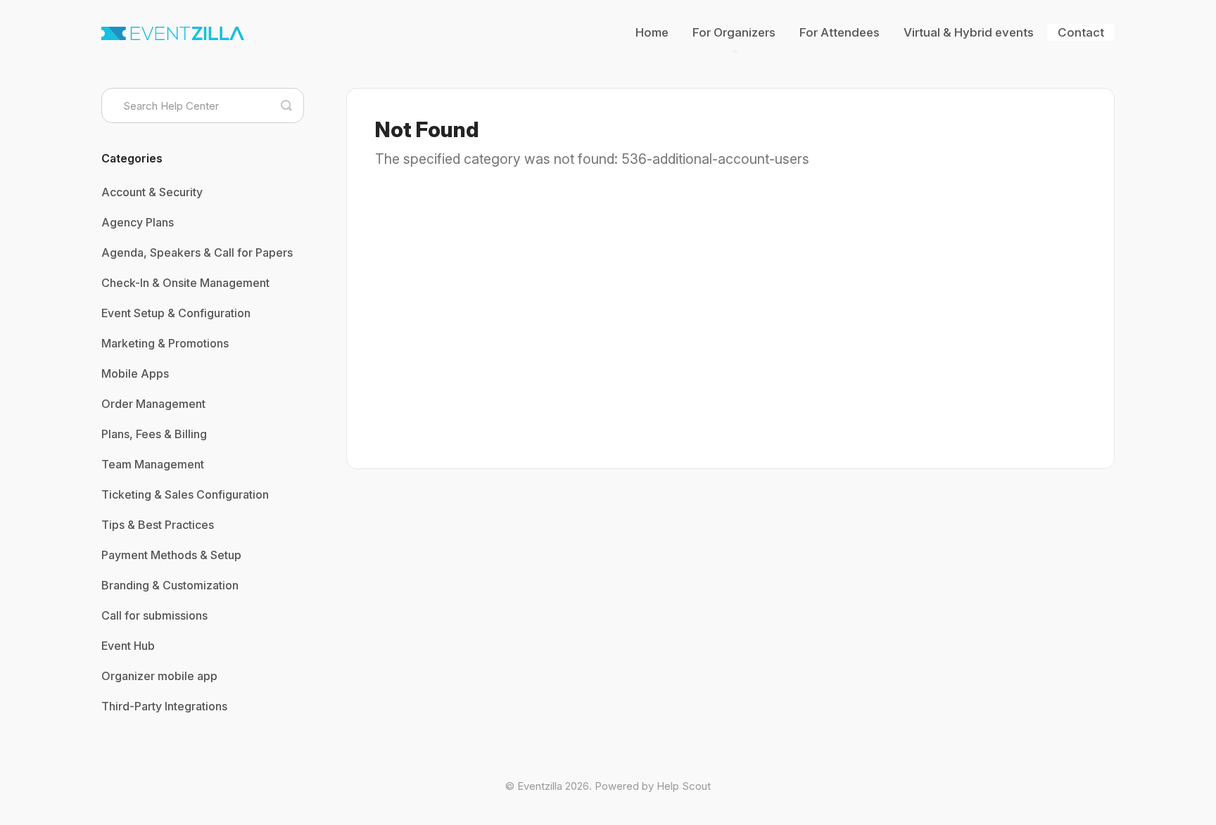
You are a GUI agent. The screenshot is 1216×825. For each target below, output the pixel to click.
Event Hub (128, 646)
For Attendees (839, 32)
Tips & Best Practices (157, 525)
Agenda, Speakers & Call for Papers (197, 252)
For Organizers (733, 32)
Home (652, 32)
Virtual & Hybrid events (969, 32)
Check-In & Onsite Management (185, 283)
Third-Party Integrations (164, 706)
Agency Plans (137, 222)
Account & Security (152, 192)
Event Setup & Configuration (176, 313)
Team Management (152, 464)
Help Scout (684, 786)
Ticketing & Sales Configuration (185, 494)
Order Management (153, 404)
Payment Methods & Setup (171, 555)
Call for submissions (154, 615)
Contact (1081, 32)
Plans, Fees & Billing (154, 434)
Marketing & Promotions (165, 343)
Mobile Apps (135, 373)
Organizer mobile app (159, 676)
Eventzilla (539, 786)
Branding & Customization (170, 585)
